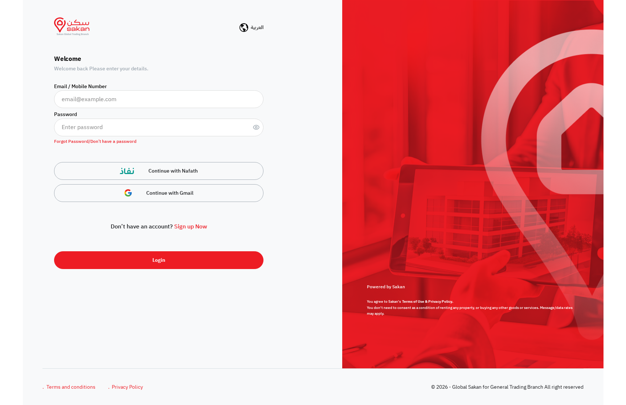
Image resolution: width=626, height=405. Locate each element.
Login (158, 260)
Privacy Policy (125, 387)
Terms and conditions (68, 387)
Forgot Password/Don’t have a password (95, 142)
